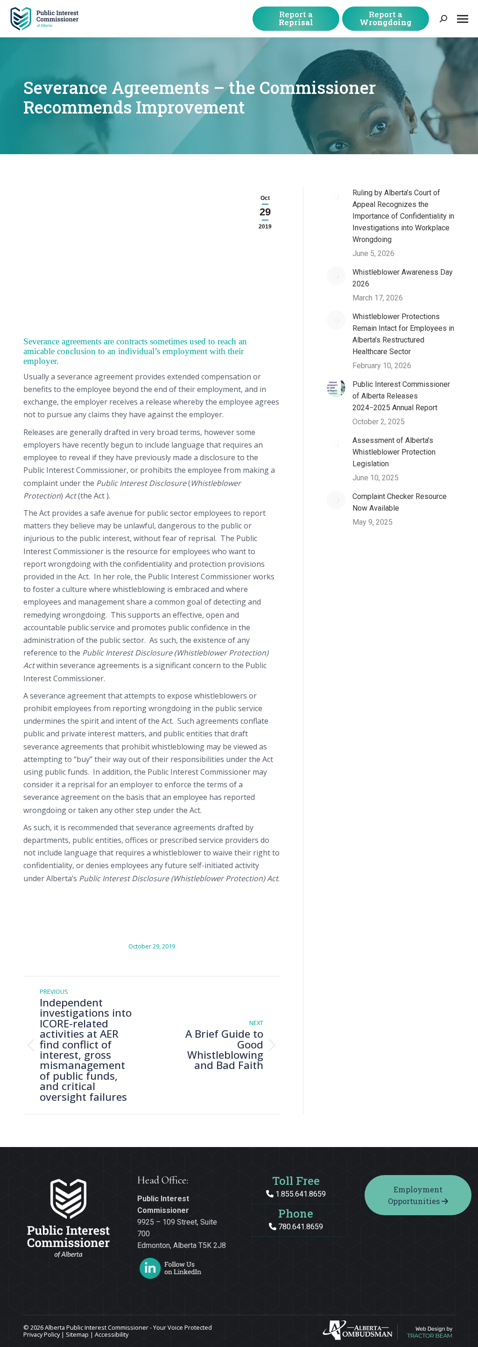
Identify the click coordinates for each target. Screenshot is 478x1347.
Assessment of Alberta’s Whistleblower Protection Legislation (394, 452)
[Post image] (336, 196)
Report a (296, 18)
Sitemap (77, 1334)
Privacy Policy (41, 1334)
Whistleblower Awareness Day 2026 (402, 278)
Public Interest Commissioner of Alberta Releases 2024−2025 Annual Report (401, 396)
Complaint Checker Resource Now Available (399, 502)
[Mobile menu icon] (463, 19)
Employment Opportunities (415, 1195)
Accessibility (111, 1334)
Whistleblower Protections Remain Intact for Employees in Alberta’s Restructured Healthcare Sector (403, 334)
